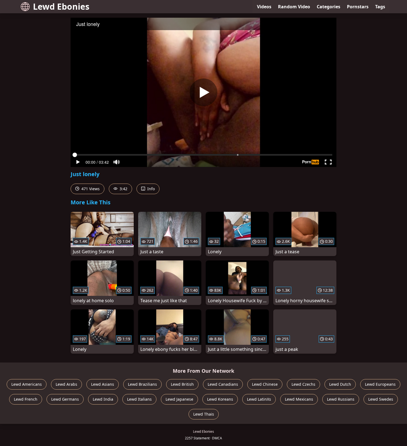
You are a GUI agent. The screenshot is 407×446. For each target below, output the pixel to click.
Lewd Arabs (66, 384)
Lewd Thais (203, 414)
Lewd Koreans (220, 399)
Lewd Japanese (179, 399)
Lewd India (103, 399)
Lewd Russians (340, 399)
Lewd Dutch (340, 384)
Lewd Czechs (303, 384)
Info (150, 188)
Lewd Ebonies (61, 6)
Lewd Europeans (380, 384)
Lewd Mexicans (299, 399)
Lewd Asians (102, 384)
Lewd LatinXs (259, 399)
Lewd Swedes (380, 399)
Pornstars (358, 7)
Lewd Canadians (223, 384)
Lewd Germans (65, 399)
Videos (264, 7)
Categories (328, 7)
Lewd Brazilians (142, 384)
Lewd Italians (139, 399)
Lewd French (25, 399)
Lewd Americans (26, 384)
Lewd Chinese (265, 384)
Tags (380, 7)
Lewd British (182, 384)
